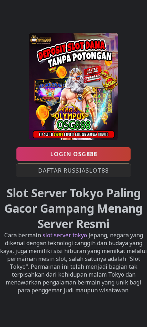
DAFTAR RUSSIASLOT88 (73, 170)
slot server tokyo (64, 235)
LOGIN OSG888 (73, 154)
